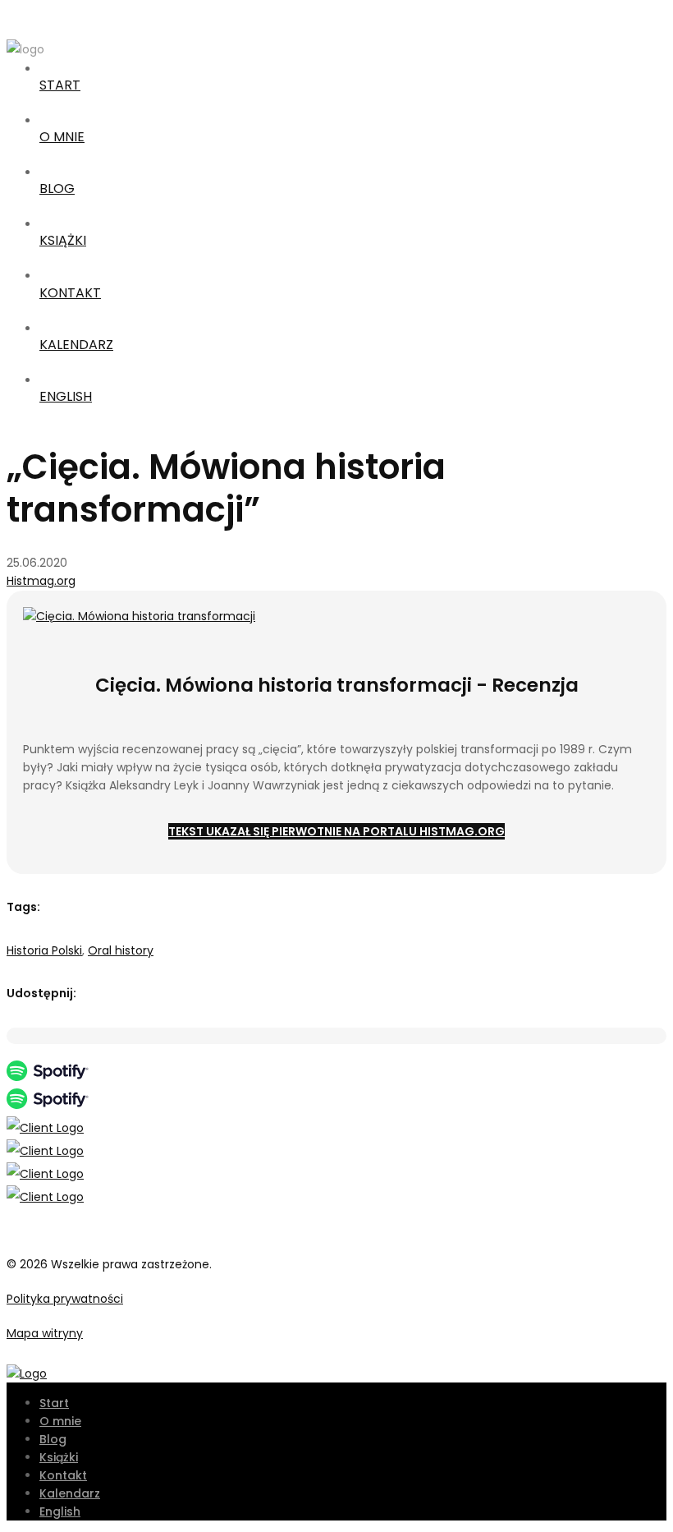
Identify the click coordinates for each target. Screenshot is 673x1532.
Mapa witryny (45, 1333)
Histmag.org (41, 581)
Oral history (120, 950)
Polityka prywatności (65, 1298)
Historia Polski (44, 950)
